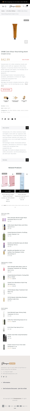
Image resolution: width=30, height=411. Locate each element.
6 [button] (9, 205)
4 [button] (6, 205)
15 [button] (22, 205)
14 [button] (20, 205)
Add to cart (22, 191)
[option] (8, 186)
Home (3, 11)
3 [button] (4, 205)
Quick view (12, 174)
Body (18, 110)
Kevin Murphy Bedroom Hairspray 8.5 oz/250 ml (8, 196)
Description (6, 127)
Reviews (5, 160)
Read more (8, 191)
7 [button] (10, 205)
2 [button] (3, 205)
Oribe (7, 106)
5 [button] (7, 205)
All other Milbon (11, 11)
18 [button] (26, 205)
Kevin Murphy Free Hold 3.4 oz (22, 195)
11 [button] (16, 205)
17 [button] (25, 205)
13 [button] (19, 205)
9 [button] (13, 205)
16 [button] (23, 205)
